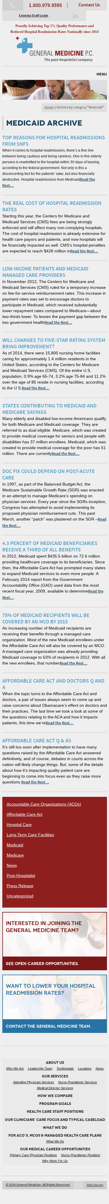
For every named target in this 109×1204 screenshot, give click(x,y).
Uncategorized (20, 896)
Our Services (55, 1076)
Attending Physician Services (33, 1082)
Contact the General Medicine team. (48, 1026)
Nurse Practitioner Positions (80, 1155)
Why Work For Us (55, 1161)
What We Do (55, 1141)
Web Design (95, 1185)
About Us (55, 1062)
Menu (102, 74)
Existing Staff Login (33, 15)
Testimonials (65, 1068)
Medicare (15, 855)
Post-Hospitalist (21, 875)
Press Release (20, 885)
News (12, 865)
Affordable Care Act (24, 814)
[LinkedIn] (75, 15)
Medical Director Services (55, 1088)
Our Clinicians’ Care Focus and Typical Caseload (55, 1119)
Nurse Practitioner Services (77, 1082)
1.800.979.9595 (45, 5)
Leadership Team (40, 1068)
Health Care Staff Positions (55, 1111)
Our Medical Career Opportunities (55, 1149)
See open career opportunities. (42, 963)
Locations (85, 1068)
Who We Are (15, 1068)
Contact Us (89, 5)
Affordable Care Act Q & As (36, 741)
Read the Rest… (84, 251)
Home (48, 107)
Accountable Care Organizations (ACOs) (44, 804)
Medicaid (15, 845)
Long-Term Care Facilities (30, 834)
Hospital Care (19, 824)
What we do (55, 1127)
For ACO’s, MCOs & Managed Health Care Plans (54, 1135)
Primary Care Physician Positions (33, 1155)
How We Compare (55, 1096)
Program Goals (55, 1103)
